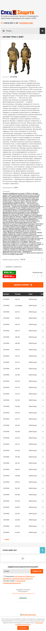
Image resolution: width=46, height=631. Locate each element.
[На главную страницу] (17, 12)
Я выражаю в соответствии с (18, 579)
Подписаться (37, 571)
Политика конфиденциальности (23, 593)
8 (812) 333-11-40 (11, 23)
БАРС (16, 187)
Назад (7, 539)
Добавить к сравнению (13, 267)
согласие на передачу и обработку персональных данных (18, 577)
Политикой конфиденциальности (29, 623)
